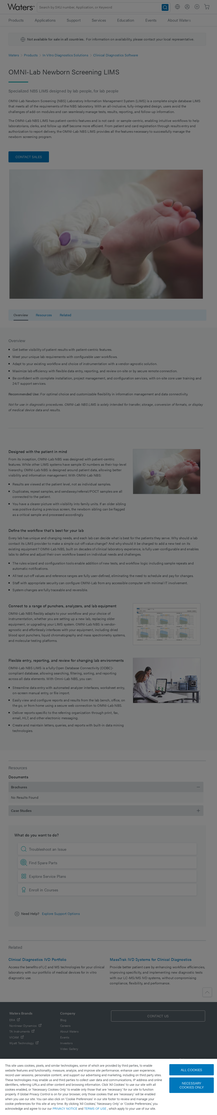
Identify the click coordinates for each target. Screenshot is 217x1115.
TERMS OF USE (95, 1108)
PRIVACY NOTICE (65, 1108)
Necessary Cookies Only (191, 1085)
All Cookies (191, 1069)
